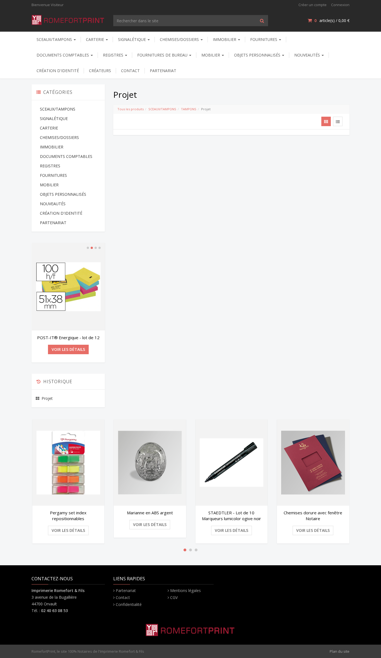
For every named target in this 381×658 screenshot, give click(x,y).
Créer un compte (312, 4)
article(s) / (331, 20)
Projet (47, 398)
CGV (174, 597)
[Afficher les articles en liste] (338, 121)
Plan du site (339, 651)
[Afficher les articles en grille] (326, 121)
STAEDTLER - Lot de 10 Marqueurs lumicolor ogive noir (231, 515)
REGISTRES (113, 55)
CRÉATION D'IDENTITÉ (58, 70)
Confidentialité (129, 604)
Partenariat (126, 590)
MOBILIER (211, 55)
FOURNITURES (264, 39)
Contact (123, 597)
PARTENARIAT (163, 70)
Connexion (340, 4)
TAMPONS (188, 109)
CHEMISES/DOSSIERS (180, 39)
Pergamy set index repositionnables (68, 515)
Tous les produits (130, 109)
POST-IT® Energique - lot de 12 (68, 337)
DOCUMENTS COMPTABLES (63, 55)
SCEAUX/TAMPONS (55, 39)
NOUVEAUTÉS (307, 55)
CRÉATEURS (100, 70)
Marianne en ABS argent (150, 512)
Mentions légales (185, 590)
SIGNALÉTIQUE (132, 39)
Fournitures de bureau (163, 55)
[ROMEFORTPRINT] (68, 18)
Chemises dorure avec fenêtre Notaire (313, 515)
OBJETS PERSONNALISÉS (257, 55)
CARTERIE (95, 39)
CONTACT (130, 70)
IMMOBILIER (225, 39)
